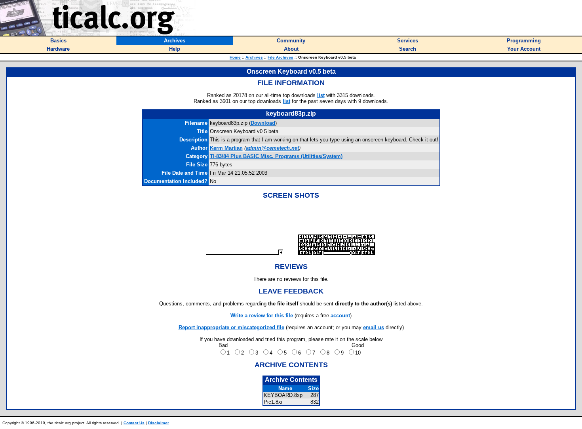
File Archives (280, 57)
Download (263, 123)
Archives (254, 57)
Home (235, 57)
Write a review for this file (261, 315)
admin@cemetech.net (272, 148)
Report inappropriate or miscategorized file (231, 327)
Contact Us (134, 423)
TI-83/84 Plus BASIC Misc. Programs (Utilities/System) (276, 156)
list (321, 95)
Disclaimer (158, 423)
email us (373, 327)
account (340, 315)
